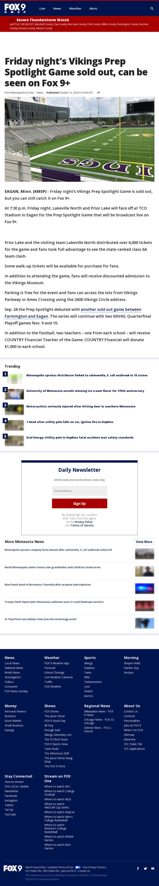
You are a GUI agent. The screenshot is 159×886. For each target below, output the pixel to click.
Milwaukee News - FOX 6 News (98, 713)
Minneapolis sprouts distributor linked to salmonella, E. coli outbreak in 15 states (87, 375)
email (153, 868)
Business (10, 716)
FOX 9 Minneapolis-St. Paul (19, 92)
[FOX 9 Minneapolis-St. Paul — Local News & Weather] (17, 8)
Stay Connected (18, 776)
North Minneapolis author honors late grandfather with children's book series (52, 567)
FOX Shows (51, 711)
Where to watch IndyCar (59, 812)
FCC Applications (134, 749)
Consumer (11, 686)
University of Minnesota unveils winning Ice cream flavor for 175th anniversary (85, 391)
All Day (48, 725)
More (93, 8)
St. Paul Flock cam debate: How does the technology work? (41, 619)
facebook (138, 868)
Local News (12, 663)
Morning (131, 657)
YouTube (10, 814)
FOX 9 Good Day (55, 721)
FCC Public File (133, 744)
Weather (52, 657)
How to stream (14, 782)
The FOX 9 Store (54, 766)
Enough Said (52, 730)
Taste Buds (51, 749)
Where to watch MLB (57, 799)
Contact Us (131, 711)
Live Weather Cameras (58, 677)
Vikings (88, 663)
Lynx (87, 686)
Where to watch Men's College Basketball (58, 818)
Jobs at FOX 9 (132, 725)
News (40, 92)
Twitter (9, 805)
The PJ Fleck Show (55, 739)
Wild (86, 677)
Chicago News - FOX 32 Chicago (99, 721)
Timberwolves (93, 682)
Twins (88, 672)
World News (12, 672)
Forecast (49, 668)
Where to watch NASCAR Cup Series (56, 805)
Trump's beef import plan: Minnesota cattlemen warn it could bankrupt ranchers (54, 602)
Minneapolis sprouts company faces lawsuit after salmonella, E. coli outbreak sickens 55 (58, 549)
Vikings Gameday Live (58, 735)
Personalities (132, 721)
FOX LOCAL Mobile (17, 786)
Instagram (11, 800)
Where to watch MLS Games (57, 846)
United (88, 691)
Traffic (48, 682)
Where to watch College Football (59, 792)
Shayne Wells (132, 663)
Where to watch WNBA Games (58, 838)
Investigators (13, 677)
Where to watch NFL (57, 786)
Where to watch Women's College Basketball (55, 828)
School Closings (54, 672)
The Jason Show (54, 716)
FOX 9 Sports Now (56, 744)
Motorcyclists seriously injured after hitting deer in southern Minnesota (80, 406)
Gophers (89, 668)
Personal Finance (15, 711)
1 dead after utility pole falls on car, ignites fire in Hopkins (69, 422)
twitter (145, 868)
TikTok (9, 810)
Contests (129, 716)
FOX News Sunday (16, 691)
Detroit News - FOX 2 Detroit (97, 729)
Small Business (14, 725)
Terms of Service (82, 525)
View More (144, 542)
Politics (9, 682)
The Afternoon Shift (56, 753)
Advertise (130, 739)
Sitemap (129, 735)
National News (14, 668)
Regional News (97, 705)
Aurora (88, 696)
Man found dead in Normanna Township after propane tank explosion (48, 584)
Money (10, 705)
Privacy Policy (84, 522)
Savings (9, 730)
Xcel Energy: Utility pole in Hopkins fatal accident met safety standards (80, 437)
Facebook (11, 796)
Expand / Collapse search (152, 8)
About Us (132, 705)
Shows (49, 705)
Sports (90, 657)
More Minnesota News (24, 541)
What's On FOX (133, 730)
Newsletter (11, 791)
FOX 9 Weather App (56, 663)
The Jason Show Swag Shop (58, 759)
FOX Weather (52, 686)
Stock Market (13, 721)
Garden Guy (131, 668)
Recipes (129, 672)
